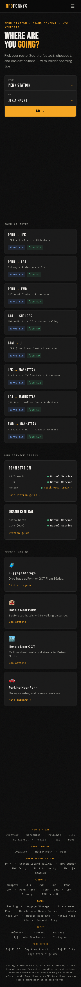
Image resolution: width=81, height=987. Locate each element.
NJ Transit (21, 839)
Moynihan (54, 834)
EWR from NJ (50, 894)
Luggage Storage (37, 906)
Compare (12, 884)
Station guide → (20, 532)
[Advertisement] (40, 173)
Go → (40, 111)
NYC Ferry (19, 868)
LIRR (72, 834)
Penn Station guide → (24, 495)
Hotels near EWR (38, 915)
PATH (8, 863)
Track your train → (58, 487)
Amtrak (41, 839)
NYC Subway (68, 863)
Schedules (33, 834)
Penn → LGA (51, 889)
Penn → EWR (27, 889)
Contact (39, 932)
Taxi (57, 839)
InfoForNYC (18, 932)
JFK (28, 884)
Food (71, 839)
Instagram (60, 937)
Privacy (58, 932)
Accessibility (47, 920)
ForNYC (16, 6)
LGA (54, 884)
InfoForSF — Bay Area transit (28, 949)
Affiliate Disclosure (29, 937)
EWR (41, 884)
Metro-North (43, 851)
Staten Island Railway (35, 863)
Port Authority (45, 868)
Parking (12, 906)
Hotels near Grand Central (39, 911)
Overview (12, 834)
